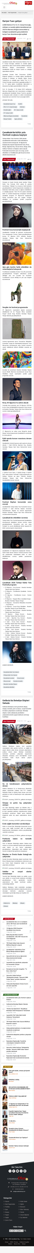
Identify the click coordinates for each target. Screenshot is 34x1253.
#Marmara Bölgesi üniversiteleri (11, 116)
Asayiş (7, 1212)
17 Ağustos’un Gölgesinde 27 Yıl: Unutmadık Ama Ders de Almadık (19, 1105)
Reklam (10, 1244)
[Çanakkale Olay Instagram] (21, 1171)
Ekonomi (22, 1207)
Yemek (22, 1212)
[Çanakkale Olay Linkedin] (24, 1171)
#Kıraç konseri (7, 681)
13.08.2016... (12, 1121)
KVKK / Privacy (14, 1242)
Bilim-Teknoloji (24, 1209)
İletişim (24, 1244)
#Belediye (15, 903)
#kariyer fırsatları (7, 119)
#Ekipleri (22, 903)
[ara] (25, 1230)
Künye (6, 1242)
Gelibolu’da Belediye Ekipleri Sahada (17, 1004)
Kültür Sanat (23, 1201)
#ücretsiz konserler (18, 681)
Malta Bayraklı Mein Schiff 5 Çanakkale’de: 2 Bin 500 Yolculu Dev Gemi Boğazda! (17, 936)
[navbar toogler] (4, 7)
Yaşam (7, 1215)
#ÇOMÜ (20, 104)
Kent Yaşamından (12, 12)
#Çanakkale (24, 116)
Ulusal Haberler (24, 1215)
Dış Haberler (23, 1217)
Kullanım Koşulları (24, 1242)
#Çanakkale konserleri (9, 678)
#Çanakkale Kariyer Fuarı (9, 104)
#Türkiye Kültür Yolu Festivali (10, 675)
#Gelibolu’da (7, 903)
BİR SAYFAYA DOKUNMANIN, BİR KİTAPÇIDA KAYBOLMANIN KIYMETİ (19, 1088)
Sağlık (7, 1217)
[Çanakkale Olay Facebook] (13, 1171)
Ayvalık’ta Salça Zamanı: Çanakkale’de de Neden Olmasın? (19, 1130)
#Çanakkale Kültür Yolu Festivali (11, 672)
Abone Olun (17, 1244)
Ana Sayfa (4, 12)
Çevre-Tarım (8, 1220)
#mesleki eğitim (7, 110)
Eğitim (22, 1204)
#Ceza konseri (20, 678)
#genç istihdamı (18, 119)
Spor (6, 1209)
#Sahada (6, 906)
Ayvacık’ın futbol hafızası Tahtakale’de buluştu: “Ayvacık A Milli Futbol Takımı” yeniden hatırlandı (17, 977)
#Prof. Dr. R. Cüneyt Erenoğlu (10, 107)
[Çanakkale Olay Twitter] (9, 1171)
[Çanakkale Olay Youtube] (17, 1171)
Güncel (7, 1201)
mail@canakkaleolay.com (19, 1191)
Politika (7, 1207)
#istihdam (22, 107)
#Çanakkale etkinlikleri (9, 687)
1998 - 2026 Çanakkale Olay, (12, 1239)
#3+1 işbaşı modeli (18, 110)
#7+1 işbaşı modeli (8, 113)
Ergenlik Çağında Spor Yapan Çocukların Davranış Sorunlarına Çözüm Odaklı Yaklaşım (18, 1113)
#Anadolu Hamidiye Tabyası (10, 684)
